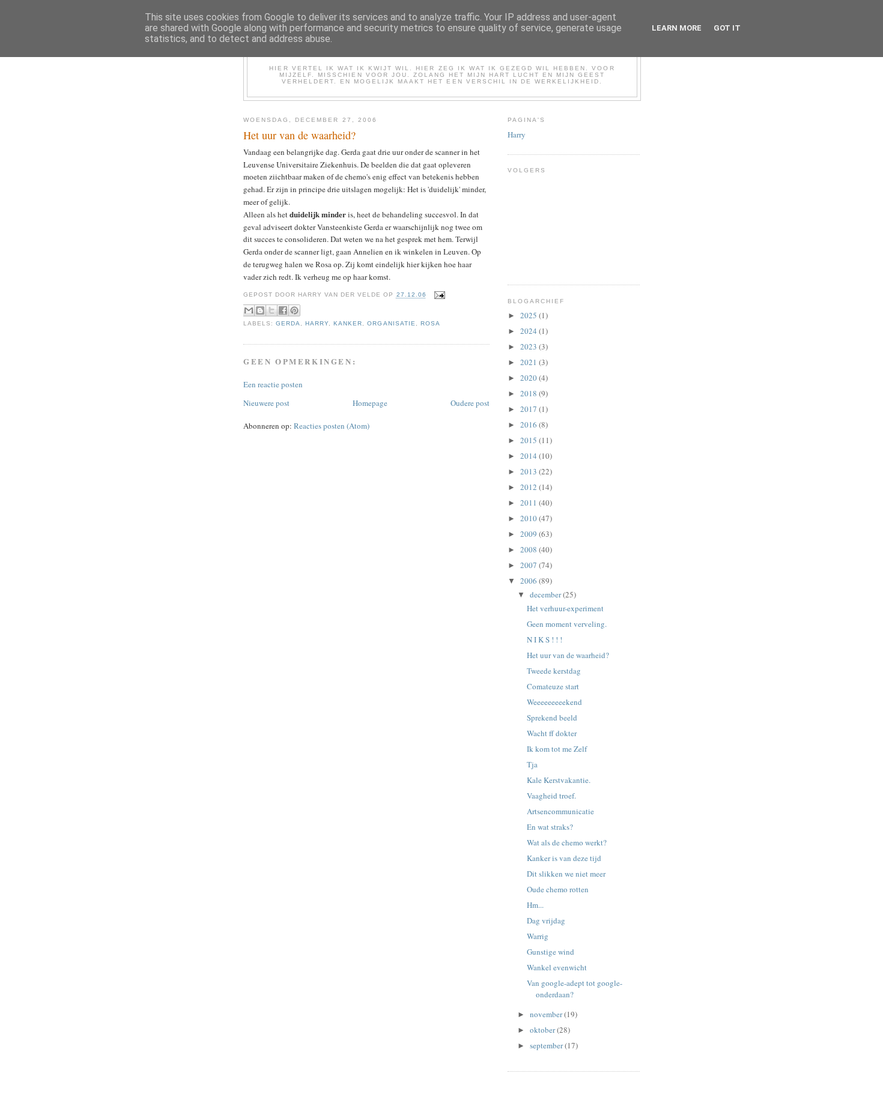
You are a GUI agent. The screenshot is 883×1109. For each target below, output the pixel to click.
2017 (529, 408)
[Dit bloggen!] (260, 310)
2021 (529, 362)
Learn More (677, 27)
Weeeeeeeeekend (554, 702)
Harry (317, 323)
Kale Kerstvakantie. (558, 780)
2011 (529, 502)
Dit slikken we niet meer (566, 873)
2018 (529, 393)
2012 (529, 487)
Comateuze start (553, 686)
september (547, 1045)
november (547, 1014)
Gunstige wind (550, 951)
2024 (529, 330)
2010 (529, 518)
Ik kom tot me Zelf (557, 748)
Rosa (430, 323)
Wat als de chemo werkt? (567, 842)
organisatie (391, 323)
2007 (529, 565)
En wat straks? (550, 826)
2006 (529, 580)
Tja (532, 764)
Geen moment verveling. (567, 623)
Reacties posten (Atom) (331, 425)
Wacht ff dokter (552, 733)
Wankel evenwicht (557, 967)
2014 (529, 455)
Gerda (288, 323)
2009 (529, 533)
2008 (529, 549)
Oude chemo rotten (558, 889)
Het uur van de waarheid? (568, 655)
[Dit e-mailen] (249, 310)
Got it (727, 27)
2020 (529, 377)
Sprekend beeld (552, 717)
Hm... (535, 904)
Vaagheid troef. (551, 795)
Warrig (537, 936)
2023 (529, 346)
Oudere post (470, 402)
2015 (529, 440)
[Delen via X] (272, 310)
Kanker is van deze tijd (564, 858)
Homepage (370, 402)
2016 (529, 424)
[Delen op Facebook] (283, 310)
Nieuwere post (266, 402)
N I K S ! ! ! (544, 639)
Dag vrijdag (546, 920)
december (546, 594)
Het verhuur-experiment (565, 608)
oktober (543, 1029)
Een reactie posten (273, 384)
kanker (347, 323)
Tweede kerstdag (554, 670)
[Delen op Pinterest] (294, 310)
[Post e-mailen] (438, 295)
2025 (529, 315)
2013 (529, 471)
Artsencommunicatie (560, 811)
